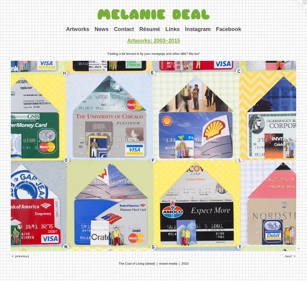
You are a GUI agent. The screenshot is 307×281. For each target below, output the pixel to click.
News (102, 29)
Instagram (198, 29)
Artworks (77, 29)
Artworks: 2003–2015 (153, 40)
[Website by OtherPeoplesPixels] (298, 9)
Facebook (228, 29)
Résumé (149, 29)
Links (172, 29)
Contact (124, 29)
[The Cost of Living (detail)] (153, 156)
